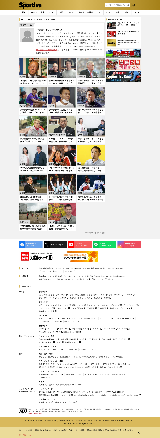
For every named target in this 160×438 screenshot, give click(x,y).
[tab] (42, 12)
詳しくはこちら (25, 435)
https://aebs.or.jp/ (35, 413)
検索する (128, 5)
